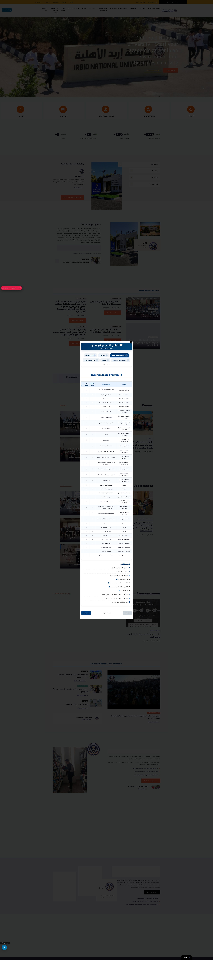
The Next (86, 613)
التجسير (105, 360)
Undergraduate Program (119, 355)
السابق (127, 613)
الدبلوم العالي (90, 355)
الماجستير (103, 355)
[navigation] (186, 957)
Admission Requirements (120, 360)
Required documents (90, 360)
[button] (4, 947)
